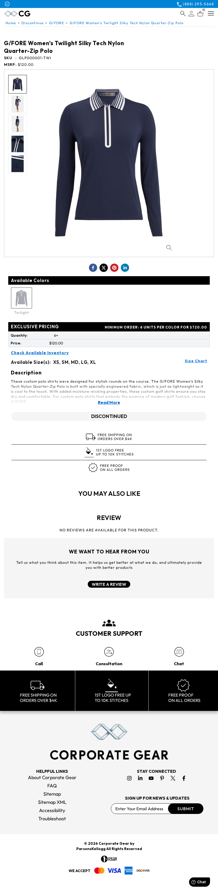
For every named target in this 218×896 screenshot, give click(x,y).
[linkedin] (125, 267)
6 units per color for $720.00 (156, 327)
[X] (172, 778)
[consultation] (109, 652)
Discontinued (109, 416)
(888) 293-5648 (198, 4)
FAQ (52, 786)
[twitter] (103, 267)
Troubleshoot (52, 819)
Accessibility (52, 810)
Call (39, 663)
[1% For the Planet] (109, 859)
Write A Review (109, 584)
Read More (109, 402)
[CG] (30, 13)
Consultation (109, 663)
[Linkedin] (140, 778)
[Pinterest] (162, 778)
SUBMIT (185, 808)
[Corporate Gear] (109, 741)
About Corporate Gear (52, 777)
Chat (179, 663)
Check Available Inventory (40, 353)
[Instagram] (129, 778)
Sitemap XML (52, 802)
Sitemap (52, 794)
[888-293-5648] (39, 652)
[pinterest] (114, 267)
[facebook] (93, 267)
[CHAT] (179, 652)
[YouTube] (151, 778)
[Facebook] (183, 778)
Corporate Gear (114, 843)
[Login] (191, 13)
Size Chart (196, 361)
